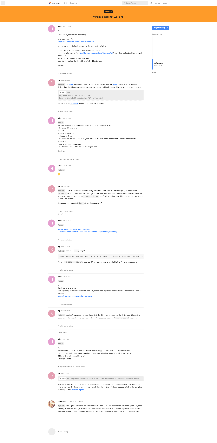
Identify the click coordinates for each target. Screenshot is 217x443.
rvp (61, 122)
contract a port (78, 390)
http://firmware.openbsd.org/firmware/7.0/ (96, 53)
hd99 (62, 84)
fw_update (74, 103)
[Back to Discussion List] (3, 3)
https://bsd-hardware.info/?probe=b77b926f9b (76, 42)
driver (115, 84)
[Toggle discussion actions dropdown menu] (167, 28)
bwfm (71, 84)
